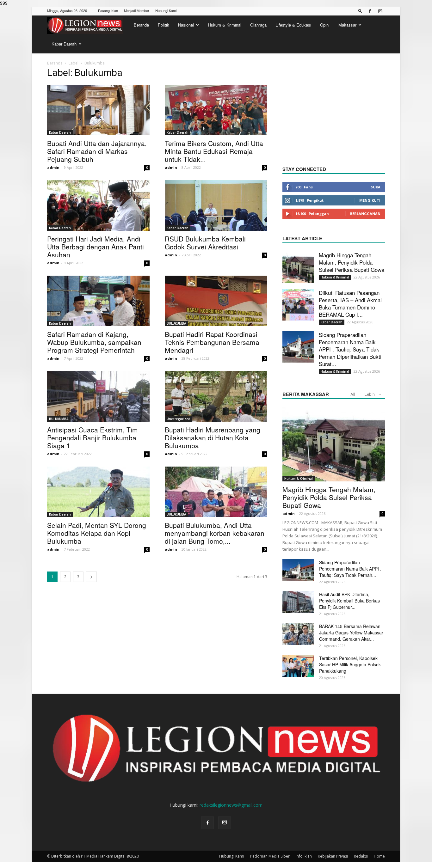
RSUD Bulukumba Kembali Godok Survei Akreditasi (205, 242)
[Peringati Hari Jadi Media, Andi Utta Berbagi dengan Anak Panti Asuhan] (98, 205)
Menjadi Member (136, 10)
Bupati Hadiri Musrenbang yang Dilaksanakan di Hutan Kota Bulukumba (212, 437)
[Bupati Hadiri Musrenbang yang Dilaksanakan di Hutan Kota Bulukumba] (216, 396)
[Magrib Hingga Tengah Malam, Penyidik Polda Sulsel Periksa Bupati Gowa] (298, 267)
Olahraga (258, 25)
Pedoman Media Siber (270, 856)
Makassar (347, 25)
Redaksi (361, 856)
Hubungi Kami (165, 10)
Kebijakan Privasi (333, 856)
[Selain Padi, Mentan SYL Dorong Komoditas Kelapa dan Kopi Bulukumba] (98, 492)
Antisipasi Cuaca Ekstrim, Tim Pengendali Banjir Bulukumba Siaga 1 (92, 437)
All (352, 394)
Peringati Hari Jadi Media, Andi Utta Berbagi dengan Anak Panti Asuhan (95, 246)
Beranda (141, 25)
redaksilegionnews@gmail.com (231, 805)
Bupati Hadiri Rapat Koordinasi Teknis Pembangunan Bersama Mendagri (212, 342)
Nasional (186, 25)
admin (53, 167)
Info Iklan (304, 856)
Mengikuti (369, 200)
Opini (325, 25)
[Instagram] (380, 11)
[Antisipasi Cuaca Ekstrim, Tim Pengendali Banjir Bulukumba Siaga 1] (98, 396)
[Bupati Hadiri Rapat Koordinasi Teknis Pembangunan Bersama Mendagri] (216, 301)
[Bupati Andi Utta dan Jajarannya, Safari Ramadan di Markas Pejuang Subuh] (98, 110)
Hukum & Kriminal (224, 25)
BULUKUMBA (176, 323)
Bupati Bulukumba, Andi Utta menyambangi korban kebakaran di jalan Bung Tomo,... (214, 533)
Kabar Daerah (64, 44)
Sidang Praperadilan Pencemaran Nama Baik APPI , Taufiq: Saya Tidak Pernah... (350, 568)
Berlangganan (365, 213)
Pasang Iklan (108, 10)
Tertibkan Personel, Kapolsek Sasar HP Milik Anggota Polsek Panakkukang (350, 664)
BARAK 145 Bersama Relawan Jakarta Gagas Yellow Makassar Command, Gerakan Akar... (351, 632)
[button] (360, 10)
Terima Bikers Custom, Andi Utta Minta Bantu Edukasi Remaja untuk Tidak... (214, 151)
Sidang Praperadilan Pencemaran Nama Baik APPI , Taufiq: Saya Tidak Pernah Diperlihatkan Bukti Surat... (350, 349)
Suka (375, 187)
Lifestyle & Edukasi (293, 25)
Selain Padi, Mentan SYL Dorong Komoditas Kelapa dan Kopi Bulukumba (96, 533)
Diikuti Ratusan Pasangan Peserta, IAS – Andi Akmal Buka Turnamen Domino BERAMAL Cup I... (350, 303)
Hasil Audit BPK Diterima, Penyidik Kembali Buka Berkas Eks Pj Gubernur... (349, 600)
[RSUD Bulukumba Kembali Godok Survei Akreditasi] (216, 205)
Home (379, 856)
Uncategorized (178, 419)
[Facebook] (369, 11)
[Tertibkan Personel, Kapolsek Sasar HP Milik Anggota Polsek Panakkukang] (298, 666)
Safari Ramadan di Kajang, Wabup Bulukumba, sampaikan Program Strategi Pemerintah (94, 342)
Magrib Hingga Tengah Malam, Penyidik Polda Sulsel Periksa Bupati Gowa (351, 262)
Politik (163, 25)
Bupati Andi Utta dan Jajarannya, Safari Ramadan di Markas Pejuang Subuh (97, 151)
